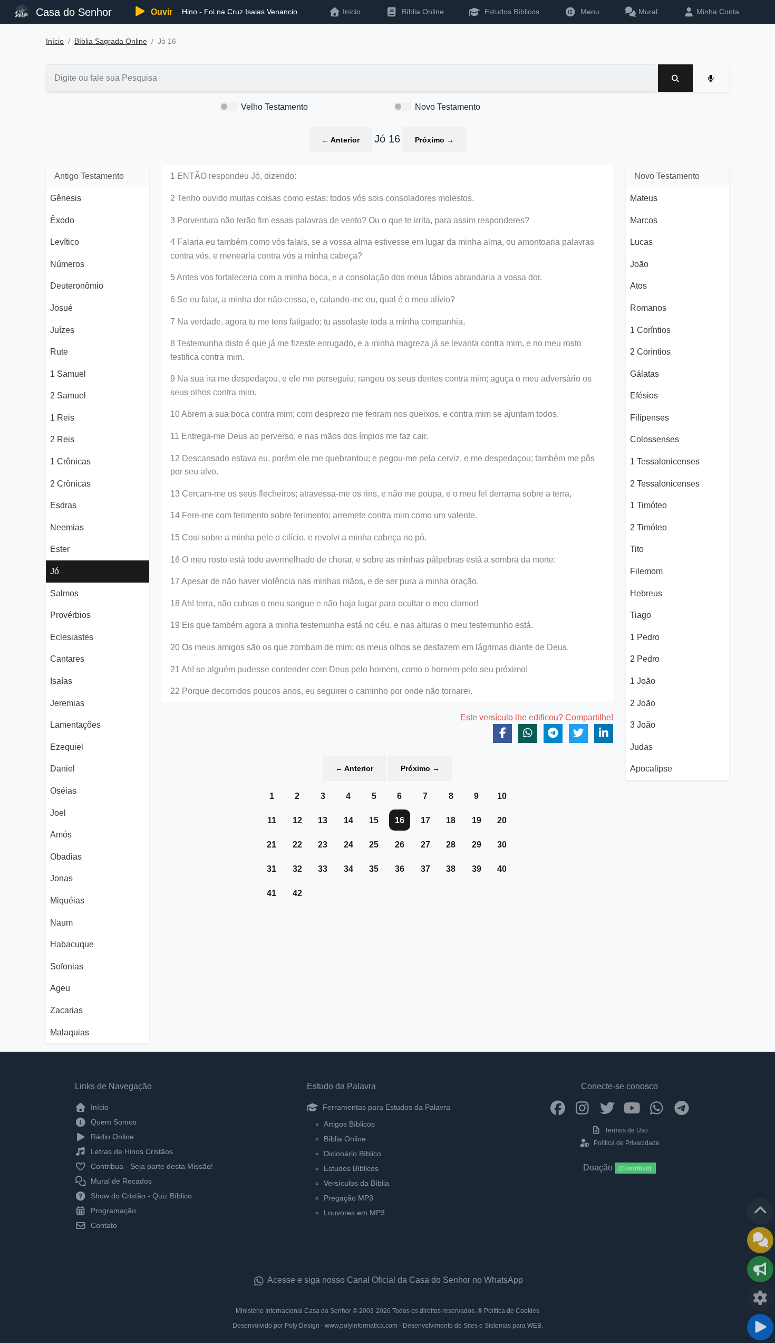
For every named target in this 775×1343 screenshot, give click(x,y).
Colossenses (654, 439)
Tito (637, 549)
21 (271, 844)
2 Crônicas (70, 483)
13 (322, 820)
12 (297, 820)
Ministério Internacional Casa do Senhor (293, 1311)
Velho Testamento (274, 106)
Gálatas (644, 373)
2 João (642, 703)
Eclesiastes (71, 637)
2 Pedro (645, 658)
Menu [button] (587, 11)
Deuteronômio (76, 285)
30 (502, 844)
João (639, 264)
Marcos (643, 220)
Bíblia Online (422, 11)
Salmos (64, 593)
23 (322, 844)
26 (399, 844)
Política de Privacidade (625, 1143)
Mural (646, 11)
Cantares (67, 658)
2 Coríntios (650, 351)
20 (502, 820)
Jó (54, 571)
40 (502, 868)
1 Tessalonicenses (665, 461)
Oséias (63, 790)
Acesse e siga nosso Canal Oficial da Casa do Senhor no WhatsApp (394, 1279)
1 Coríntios (650, 330)
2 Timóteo (648, 527)
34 (348, 868)
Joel (58, 812)
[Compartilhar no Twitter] (578, 733)
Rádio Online (111, 1136)
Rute (59, 351)
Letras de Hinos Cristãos (131, 1151)
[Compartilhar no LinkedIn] (603, 733)
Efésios (644, 395)
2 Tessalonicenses (665, 483)
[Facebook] (557, 1107)
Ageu (60, 988)
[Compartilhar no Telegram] (553, 733)
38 (451, 868)
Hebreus (646, 593)
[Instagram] (582, 1107)
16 (399, 820)
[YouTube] (632, 1107)
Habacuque (72, 944)
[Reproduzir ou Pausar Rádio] (760, 1327)
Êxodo (62, 220)
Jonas (61, 878)
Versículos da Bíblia (356, 1183)
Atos (638, 285)
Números (67, 264)
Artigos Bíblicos (349, 1124)
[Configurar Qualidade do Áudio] (760, 1298)
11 (271, 820)
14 (348, 820)
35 (374, 868)
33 (322, 868)
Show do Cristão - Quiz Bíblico (140, 1196)
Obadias (66, 856)
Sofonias (66, 966)
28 (451, 844)
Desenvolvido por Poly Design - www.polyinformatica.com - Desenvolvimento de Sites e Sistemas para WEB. (387, 1325)
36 (399, 868)
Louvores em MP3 (354, 1212)
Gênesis (65, 198)
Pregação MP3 (348, 1198)
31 (271, 868)
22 (297, 844)
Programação (112, 1210)
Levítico (64, 241)
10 (502, 796)
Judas (641, 746)
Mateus (643, 198)
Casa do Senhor (72, 12)
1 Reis (62, 417)
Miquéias (67, 900)
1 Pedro (645, 637)
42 (297, 893)
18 (451, 820)
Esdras (63, 505)
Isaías (61, 681)
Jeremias (67, 703)
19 (476, 820)
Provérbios (70, 615)
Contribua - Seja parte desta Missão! (151, 1166)
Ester (60, 549)
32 (297, 868)
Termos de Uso (625, 1130)
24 (348, 844)
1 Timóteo (648, 505)
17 (425, 820)
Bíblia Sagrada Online (110, 41)
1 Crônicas (70, 461)
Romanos (648, 307)
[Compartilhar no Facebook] (502, 733)
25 (374, 844)
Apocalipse (651, 768)
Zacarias (66, 1010)
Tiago (640, 615)
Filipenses (649, 417)
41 (271, 893)
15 (374, 820)
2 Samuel (68, 395)
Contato (103, 1225)
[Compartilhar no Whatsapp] (527, 733)
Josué (61, 307)
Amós (61, 834)
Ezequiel (66, 746)
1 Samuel (68, 373)
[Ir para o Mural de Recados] (760, 1240)
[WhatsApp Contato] (656, 1107)
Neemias (67, 527)
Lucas (641, 241)
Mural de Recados (120, 1181)
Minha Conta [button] (716, 11)
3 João (642, 724)
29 (476, 844)
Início (55, 41)
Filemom (646, 571)
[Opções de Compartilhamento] (760, 1269)
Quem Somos (113, 1122)
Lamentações (75, 724)
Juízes (62, 330)
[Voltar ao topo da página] (760, 1211)
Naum (61, 922)
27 (425, 844)
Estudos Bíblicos (510, 11)
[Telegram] (681, 1107)
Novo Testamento (447, 106)
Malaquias (69, 1032)
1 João (642, 681)
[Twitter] (607, 1107)
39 (476, 868)
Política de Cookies (511, 1311)
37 (425, 868)
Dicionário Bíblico (352, 1153)
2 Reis (62, 439)
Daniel (62, 768)
